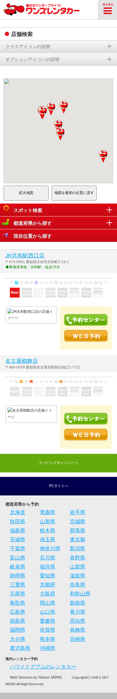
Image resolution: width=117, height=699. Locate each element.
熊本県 (47, 639)
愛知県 (47, 576)
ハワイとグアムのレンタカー (43, 667)
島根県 (77, 603)
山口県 (47, 612)
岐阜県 (17, 567)
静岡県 (17, 576)
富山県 (17, 558)
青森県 (47, 512)
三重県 (17, 585)
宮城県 (77, 521)
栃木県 (47, 530)
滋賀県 (77, 576)
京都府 (47, 585)
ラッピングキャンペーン (58, 463)
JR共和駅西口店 (24, 256)
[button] (61, 134)
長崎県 (77, 630)
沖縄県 (47, 648)
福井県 (47, 567)
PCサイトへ (58, 486)
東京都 (77, 539)
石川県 (47, 558)
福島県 (17, 530)
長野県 (77, 558)
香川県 (77, 612)
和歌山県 (80, 594)
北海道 (17, 512)
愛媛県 (47, 621)
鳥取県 (17, 603)
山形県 (47, 521)
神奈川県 (50, 548)
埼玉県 (47, 539)
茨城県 (17, 539)
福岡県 (17, 630)
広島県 (17, 612)
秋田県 (17, 521)
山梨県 (77, 567)
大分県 (17, 639)
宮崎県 (77, 639)
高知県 (77, 621)
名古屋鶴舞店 (21, 361)
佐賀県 (47, 630)
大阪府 (47, 594)
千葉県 (17, 548)
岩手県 (77, 512)
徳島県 (17, 621)
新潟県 (77, 548)
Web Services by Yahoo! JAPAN (36, 677)
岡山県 (47, 603)
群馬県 (77, 530)
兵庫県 (17, 594)
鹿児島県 (20, 648)
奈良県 (77, 585)
